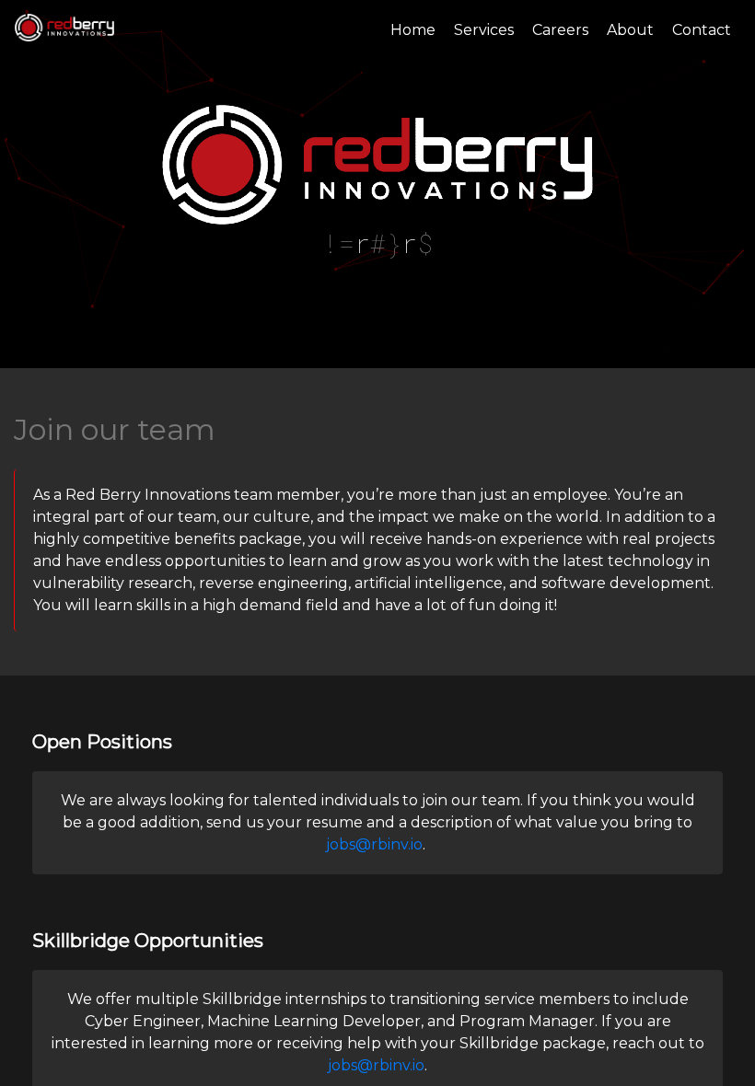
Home (413, 30)
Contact (701, 30)
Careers (560, 30)
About (630, 30)
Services (484, 30)
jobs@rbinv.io (374, 844)
